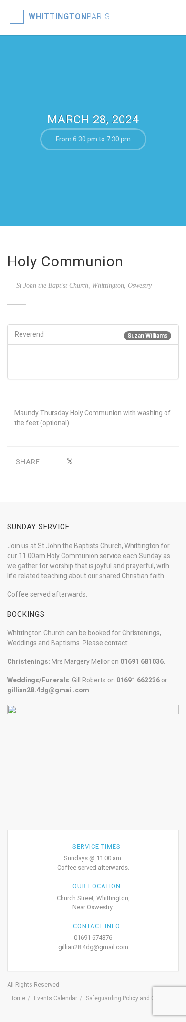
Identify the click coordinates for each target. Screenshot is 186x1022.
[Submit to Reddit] (128, 462)
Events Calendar (55, 998)
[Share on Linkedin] (143, 462)
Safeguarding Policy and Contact (129, 998)
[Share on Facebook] (55, 462)
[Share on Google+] (84, 462)
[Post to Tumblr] (99, 462)
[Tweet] (69, 462)
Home (17, 998)
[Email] (158, 462)
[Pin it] (114, 462)
